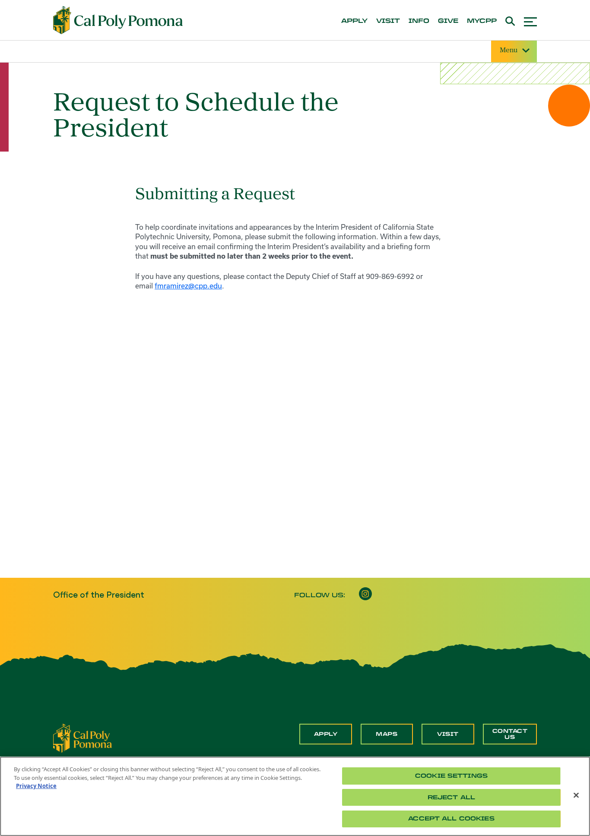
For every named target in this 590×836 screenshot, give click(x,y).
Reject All (451, 797)
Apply (326, 734)
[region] (295, 796)
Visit (448, 734)
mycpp (482, 21)
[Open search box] (510, 20)
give (448, 21)
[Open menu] (530, 20)
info (419, 21)
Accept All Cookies (451, 818)
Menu (508, 50)
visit (388, 21)
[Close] (576, 795)
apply (354, 21)
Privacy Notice (36, 786)
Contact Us (510, 734)
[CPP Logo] (82, 737)
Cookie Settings (451, 776)
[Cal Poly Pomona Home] (118, 20)
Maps (386, 734)
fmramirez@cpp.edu (188, 286)
